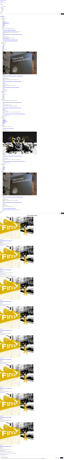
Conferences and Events (5, 121)
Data (3, 96)
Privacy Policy (43, 458)
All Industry (4, 167)
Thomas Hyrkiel (1, 305)
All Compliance (4, 21)
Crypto (3, 112)
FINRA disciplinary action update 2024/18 (6, 446)
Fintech (3, 97)
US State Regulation (5, 49)
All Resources (4, 119)
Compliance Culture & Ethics (6, 23)
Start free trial (14, 276)
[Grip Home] (1, 454)
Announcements (4, 120)
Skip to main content (2, 1)
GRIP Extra (4, 122)
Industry (2, 164)
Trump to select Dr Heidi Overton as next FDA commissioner (11, 87)
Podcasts (3, 123)
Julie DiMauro (4, 78)
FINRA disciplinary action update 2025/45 (6, 269)
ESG (3, 24)
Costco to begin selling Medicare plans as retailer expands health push (12, 81)
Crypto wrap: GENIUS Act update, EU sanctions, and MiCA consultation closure (14, 161)
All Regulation (4, 45)
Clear (59, 213)
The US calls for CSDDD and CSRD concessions (9, 30)
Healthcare (4, 169)
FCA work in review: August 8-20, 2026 (8, 128)
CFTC (3, 46)
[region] (32, 458)
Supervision (4, 25)
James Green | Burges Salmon (6, 41)
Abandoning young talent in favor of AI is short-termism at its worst (12, 102)
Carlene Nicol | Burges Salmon (12, 41)
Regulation (4, 74)
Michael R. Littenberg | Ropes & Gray (7, 31)
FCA (3, 47)
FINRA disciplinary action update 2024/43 (6, 417)
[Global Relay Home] (5, 454)
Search (1, 212)
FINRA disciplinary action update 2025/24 (6, 301)
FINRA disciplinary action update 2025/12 (6, 359)
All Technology (4, 94)
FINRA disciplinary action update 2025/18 (6, 330)
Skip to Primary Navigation (3, 0)
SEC (3, 48)
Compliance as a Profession (5, 22)
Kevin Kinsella (4, 84)
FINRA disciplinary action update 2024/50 (6, 388)
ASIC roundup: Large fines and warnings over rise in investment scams (12, 34)
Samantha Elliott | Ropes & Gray (14, 31)
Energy (3, 168)
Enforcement (4, 154)
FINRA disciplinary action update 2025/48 (6, 240)
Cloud (3, 95)
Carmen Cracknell (5, 115)
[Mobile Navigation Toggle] (2, 11)
